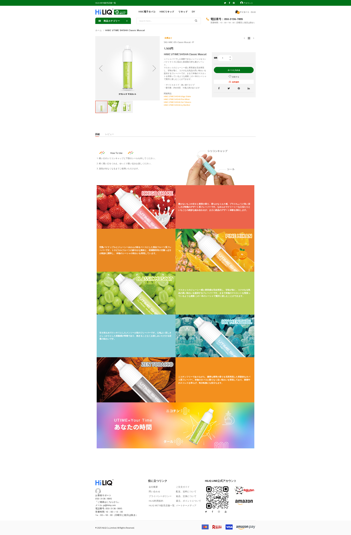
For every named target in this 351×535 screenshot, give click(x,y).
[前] (244, 38)
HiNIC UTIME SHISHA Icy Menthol (177, 105)
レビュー (109, 134)
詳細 (97, 134)
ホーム (98, 30)
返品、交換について (186, 496)
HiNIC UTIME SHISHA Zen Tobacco (177, 102)
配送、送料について (186, 491)
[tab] (97, 134)
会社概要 (153, 487)
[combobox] (168, 21)
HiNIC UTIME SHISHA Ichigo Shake (177, 96)
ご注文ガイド (183, 487)
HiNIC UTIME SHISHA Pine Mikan (177, 99)
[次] (254, 38)
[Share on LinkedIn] (249, 88)
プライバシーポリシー (160, 496)
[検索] (196, 21)
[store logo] (111, 11)
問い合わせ (154, 491)
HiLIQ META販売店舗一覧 (105, 3)
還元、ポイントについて (188, 501)
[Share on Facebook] (219, 88)
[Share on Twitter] (229, 88)
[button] (100, 68)
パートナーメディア (186, 505)
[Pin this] (239, 88)
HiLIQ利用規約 (156, 501)
